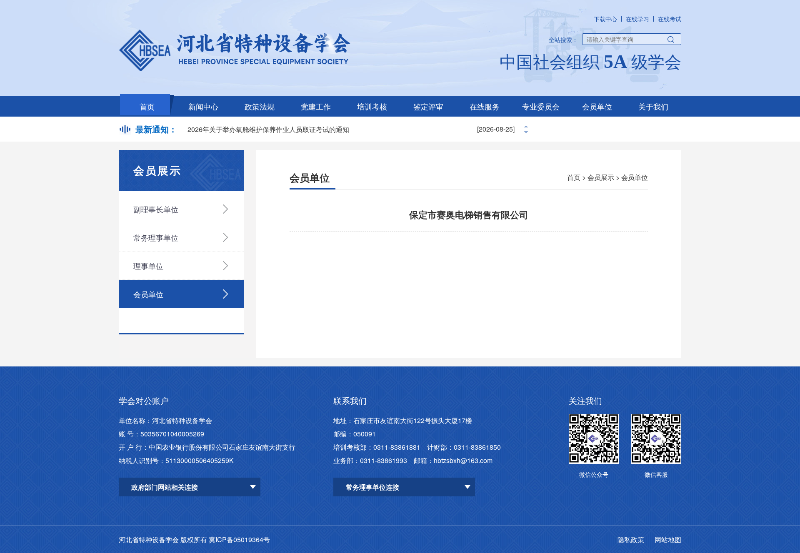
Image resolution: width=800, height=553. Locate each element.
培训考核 (372, 106)
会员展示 (601, 177)
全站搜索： (563, 39)
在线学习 (637, 19)
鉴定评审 (428, 106)
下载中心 (605, 19)
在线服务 (485, 106)
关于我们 (653, 106)
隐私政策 (631, 539)
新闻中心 (203, 106)
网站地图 (668, 539)
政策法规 (260, 106)
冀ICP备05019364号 (239, 539)
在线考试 (669, 19)
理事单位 (148, 265)
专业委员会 (541, 106)
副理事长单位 (155, 209)
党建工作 (316, 106)
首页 (147, 106)
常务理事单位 (155, 237)
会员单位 (597, 106)
